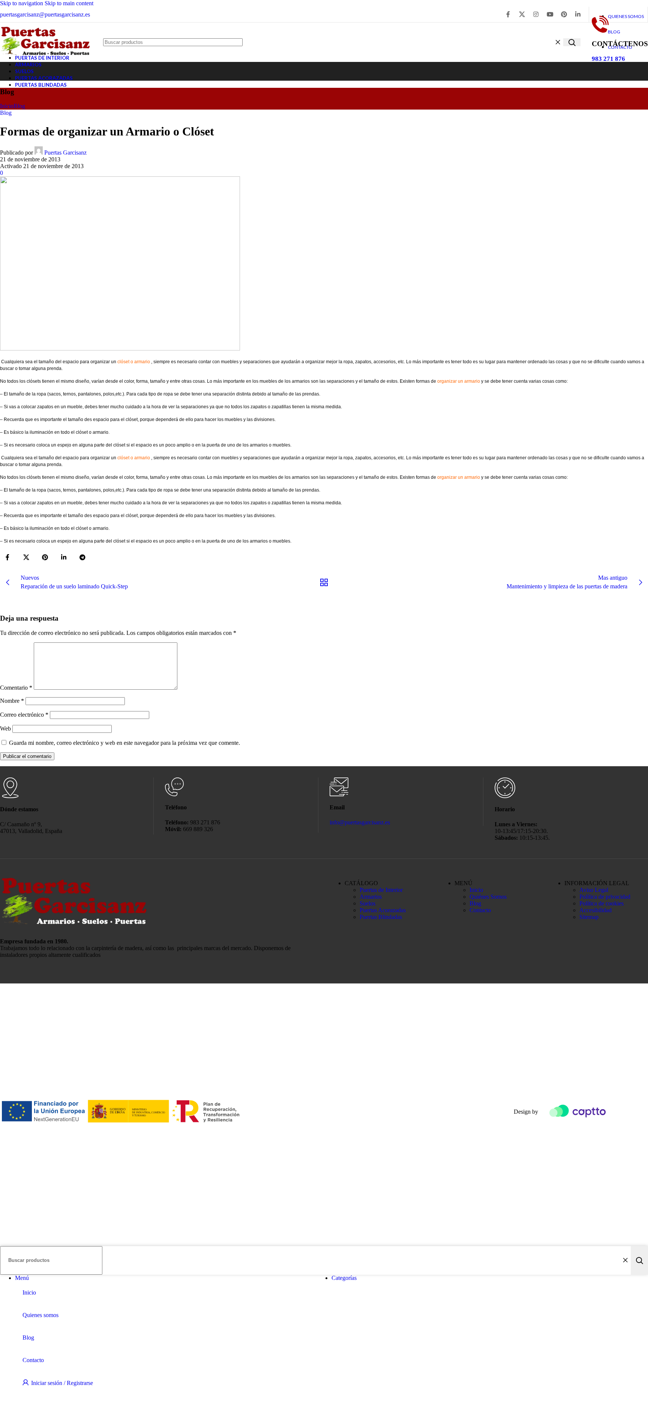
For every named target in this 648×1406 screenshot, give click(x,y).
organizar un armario (458, 381)
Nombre (12, 701)
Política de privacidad (604, 896)
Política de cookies (601, 903)
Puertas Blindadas (381, 917)
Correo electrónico (24, 714)
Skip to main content (69, 3)
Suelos (367, 903)
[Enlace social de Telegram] (82, 557)
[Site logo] (46, 59)
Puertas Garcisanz (65, 152)
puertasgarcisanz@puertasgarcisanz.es (45, 14)
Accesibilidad (595, 910)
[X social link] (522, 14)
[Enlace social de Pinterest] (564, 14)
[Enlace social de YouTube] (550, 14)
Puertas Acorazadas (383, 910)
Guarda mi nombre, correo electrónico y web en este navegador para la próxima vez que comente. (124, 743)
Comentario (16, 687)
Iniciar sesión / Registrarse (62, 1383)
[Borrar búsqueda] (557, 42)
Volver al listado (323, 582)
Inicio (7, 106)
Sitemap (588, 917)
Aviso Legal (593, 890)
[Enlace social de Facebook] (508, 14)
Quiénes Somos (488, 896)
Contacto (480, 910)
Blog (19, 106)
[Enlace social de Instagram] (536, 14)
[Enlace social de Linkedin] (578, 14)
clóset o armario (133, 361)
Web (5, 728)
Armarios (371, 896)
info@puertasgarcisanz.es (360, 822)
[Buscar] (571, 42)
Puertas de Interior (381, 890)
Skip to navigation (22, 3)
